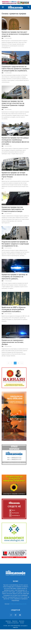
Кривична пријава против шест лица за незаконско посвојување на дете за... (15, 34)
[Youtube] (20, 615)
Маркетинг (15, 621)
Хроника (4, 29)
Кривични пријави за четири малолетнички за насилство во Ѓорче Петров (15, 175)
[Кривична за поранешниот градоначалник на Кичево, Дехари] (15, 331)
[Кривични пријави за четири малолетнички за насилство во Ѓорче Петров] (15, 164)
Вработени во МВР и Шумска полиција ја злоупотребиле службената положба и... (13, 309)
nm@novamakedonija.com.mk (18, 604)
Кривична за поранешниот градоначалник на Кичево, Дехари (13, 342)
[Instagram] (15, 615)
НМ (2, 38)
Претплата (21, 621)
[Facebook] (11, 615)
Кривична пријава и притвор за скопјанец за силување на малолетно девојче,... (14, 277)
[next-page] (22, 363)
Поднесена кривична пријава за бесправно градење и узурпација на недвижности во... (15, 244)
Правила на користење (13, 623)
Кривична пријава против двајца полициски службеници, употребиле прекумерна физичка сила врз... (15, 141)
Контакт (22, 623)
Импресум (8, 621)
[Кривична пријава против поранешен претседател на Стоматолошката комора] (15, 198)
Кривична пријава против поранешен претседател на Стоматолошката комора (13, 209)
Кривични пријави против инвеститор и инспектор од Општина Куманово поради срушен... (13, 104)
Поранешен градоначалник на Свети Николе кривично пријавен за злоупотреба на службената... (15, 69)
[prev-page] (8, 363)
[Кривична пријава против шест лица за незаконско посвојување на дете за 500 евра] (15, 23)
